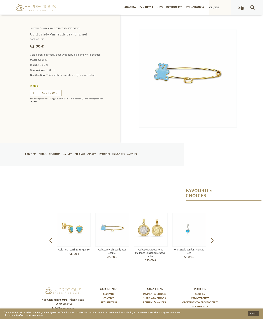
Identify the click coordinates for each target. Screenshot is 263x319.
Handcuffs (118, 154)
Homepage (34, 28)
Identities (104, 154)
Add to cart (50, 92)
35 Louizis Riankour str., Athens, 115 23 (63, 299)
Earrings (80, 154)
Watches (132, 154)
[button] (252, 7)
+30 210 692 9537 (63, 304)
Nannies (67, 154)
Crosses (91, 154)
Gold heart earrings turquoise (73, 249)
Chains (43, 154)
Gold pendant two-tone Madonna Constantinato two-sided (150, 253)
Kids (43, 28)
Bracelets (30, 154)
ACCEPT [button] (253, 313)
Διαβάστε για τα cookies (29, 315)
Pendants (54, 154)
